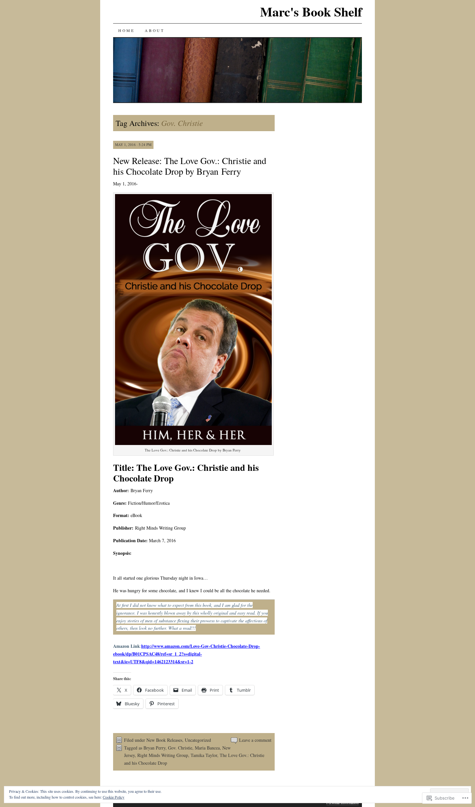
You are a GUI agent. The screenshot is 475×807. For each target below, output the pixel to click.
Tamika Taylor (204, 755)
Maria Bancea (207, 748)
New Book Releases (164, 740)
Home (126, 30)
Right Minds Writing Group (162, 755)
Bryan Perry (154, 748)
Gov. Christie (180, 748)
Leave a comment (255, 740)
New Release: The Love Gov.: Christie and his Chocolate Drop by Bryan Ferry (189, 165)
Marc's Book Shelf (311, 11)
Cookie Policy (113, 797)
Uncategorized (198, 740)
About (154, 30)
